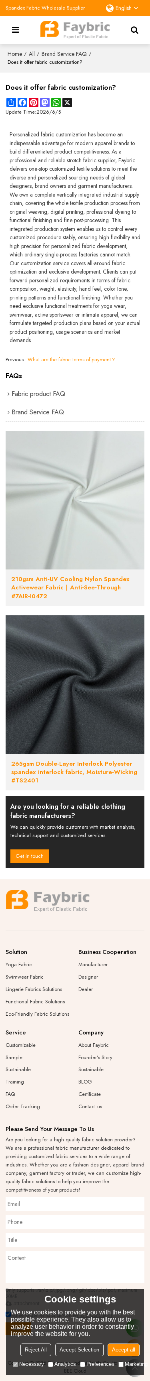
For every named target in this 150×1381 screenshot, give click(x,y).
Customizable (21, 1045)
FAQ (10, 1094)
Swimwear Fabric (25, 977)
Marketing (136, 1364)
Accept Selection (79, 1350)
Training (15, 1081)
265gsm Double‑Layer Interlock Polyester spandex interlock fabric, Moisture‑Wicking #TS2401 (74, 772)
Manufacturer (93, 964)
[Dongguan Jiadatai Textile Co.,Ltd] (75, 30)
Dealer (85, 989)
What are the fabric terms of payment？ (72, 359)
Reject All (36, 1350)
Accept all (123, 1350)
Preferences (100, 1364)
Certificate (89, 1094)
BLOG (85, 1081)
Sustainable (18, 1069)
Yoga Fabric (19, 964)
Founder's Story (95, 1057)
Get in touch (30, 856)
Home (15, 54)
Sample (14, 1057)
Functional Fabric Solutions (35, 1001)
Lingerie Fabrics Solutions (34, 989)
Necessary (31, 1364)
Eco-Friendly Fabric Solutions (37, 1014)
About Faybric (93, 1045)
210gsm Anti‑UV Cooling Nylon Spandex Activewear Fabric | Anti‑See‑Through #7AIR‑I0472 (70, 588)
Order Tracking (23, 1106)
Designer (88, 977)
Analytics (65, 1364)
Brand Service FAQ (64, 54)
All (32, 54)
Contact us (90, 1106)
